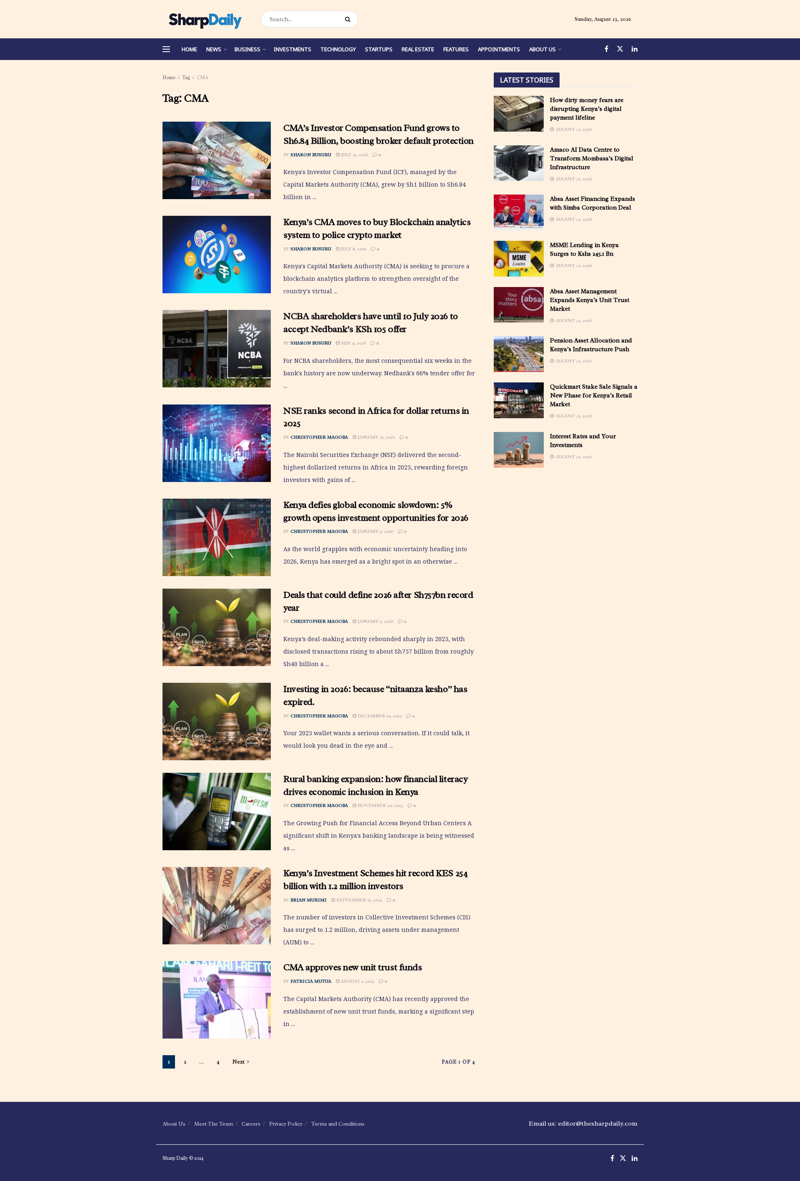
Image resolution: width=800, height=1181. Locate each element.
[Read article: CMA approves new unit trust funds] (216, 1000)
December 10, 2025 (379, 716)
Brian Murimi (308, 900)
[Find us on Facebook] (606, 49)
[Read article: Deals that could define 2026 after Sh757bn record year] (216, 627)
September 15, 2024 (358, 900)
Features (456, 49)
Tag (186, 77)
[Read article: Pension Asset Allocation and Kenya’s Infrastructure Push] (519, 354)
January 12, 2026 (375, 437)
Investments (292, 49)
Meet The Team (213, 1123)
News (213, 49)
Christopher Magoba (319, 437)
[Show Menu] (166, 49)
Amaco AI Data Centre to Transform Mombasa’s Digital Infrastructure (591, 158)
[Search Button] (349, 19)
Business (247, 49)
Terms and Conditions (338, 1123)
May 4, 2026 (353, 343)
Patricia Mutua (310, 981)
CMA (202, 77)
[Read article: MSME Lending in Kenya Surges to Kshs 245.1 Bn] (519, 259)
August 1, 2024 (357, 981)
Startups (378, 49)
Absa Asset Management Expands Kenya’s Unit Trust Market (589, 300)
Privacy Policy (285, 1123)
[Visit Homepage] (204, 19)
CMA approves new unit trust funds (352, 967)
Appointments (499, 49)
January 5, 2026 (374, 531)
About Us (542, 49)
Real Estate (418, 49)
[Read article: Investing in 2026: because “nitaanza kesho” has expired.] (216, 721)
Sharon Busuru (310, 154)
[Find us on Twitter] (620, 49)
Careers (251, 1123)
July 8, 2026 (353, 249)
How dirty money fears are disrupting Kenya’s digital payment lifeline (586, 109)
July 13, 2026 (354, 154)
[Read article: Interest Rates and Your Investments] (519, 450)
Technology (338, 49)
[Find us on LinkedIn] (635, 49)
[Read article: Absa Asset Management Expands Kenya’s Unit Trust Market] (519, 305)
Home (189, 49)
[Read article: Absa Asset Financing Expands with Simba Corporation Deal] (519, 212)
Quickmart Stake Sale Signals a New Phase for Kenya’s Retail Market (594, 395)
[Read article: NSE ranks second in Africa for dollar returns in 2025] (216, 443)
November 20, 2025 (379, 805)
